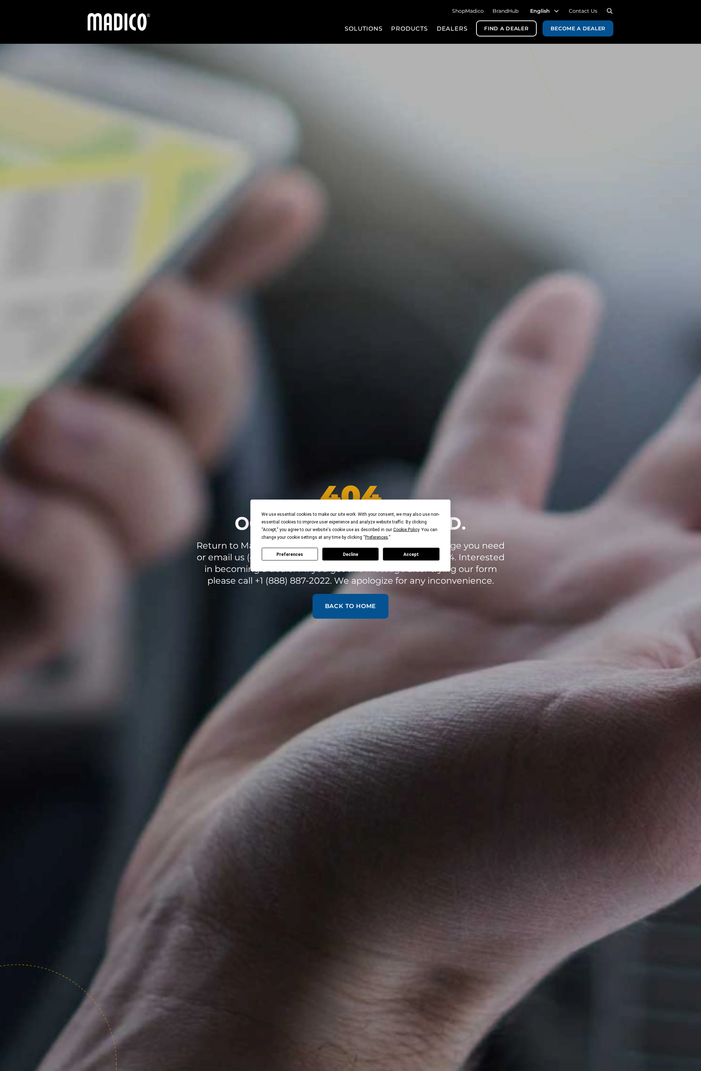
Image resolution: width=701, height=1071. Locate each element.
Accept (411, 554)
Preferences (289, 554)
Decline (350, 554)
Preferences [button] (376, 537)
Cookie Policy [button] (406, 529)
